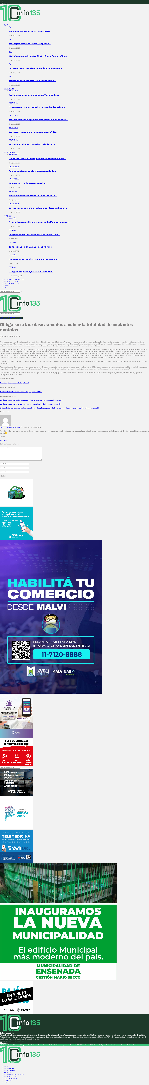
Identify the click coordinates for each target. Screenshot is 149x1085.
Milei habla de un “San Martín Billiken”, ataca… (32, 80)
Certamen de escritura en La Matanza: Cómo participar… (38, 208)
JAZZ (6, 287)
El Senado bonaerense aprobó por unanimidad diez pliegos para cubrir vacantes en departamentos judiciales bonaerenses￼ (49, 408)
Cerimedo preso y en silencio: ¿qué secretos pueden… (36, 68)
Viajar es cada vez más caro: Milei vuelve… (30, 31)
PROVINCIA (9, 89)
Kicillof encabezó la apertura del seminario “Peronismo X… (38, 119)
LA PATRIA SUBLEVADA (14, 279)
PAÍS (6, 25)
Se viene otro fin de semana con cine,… (28, 183)
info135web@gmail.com (15, 1041)
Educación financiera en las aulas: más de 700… (33, 132)
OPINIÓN (8, 216)
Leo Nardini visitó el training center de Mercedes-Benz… (37, 158)
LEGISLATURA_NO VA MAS (11, 318)
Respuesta (3, 440)
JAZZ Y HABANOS (11, 283)
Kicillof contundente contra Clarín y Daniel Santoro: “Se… (38, 56)
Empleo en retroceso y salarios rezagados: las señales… (38, 107)
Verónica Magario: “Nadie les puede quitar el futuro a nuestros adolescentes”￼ (31, 400)
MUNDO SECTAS (11, 281)
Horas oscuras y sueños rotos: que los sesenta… (34, 259)
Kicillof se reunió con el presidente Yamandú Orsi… (34, 95)
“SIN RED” (8, 285)
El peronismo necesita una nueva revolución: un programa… (39, 222)
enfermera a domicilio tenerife (10, 427)
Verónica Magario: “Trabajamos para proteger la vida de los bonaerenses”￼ (30, 404)
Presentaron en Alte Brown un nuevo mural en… (33, 195)
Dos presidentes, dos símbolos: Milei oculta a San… (34, 234)
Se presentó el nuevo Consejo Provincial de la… (33, 144)
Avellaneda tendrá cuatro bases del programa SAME (21, 392)
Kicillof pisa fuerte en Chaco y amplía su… (30, 43)
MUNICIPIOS (9, 152)
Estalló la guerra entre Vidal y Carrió (14, 383)
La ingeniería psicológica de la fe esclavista (31, 271)
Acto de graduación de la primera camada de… (32, 171)
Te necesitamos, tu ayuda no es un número (30, 247)
